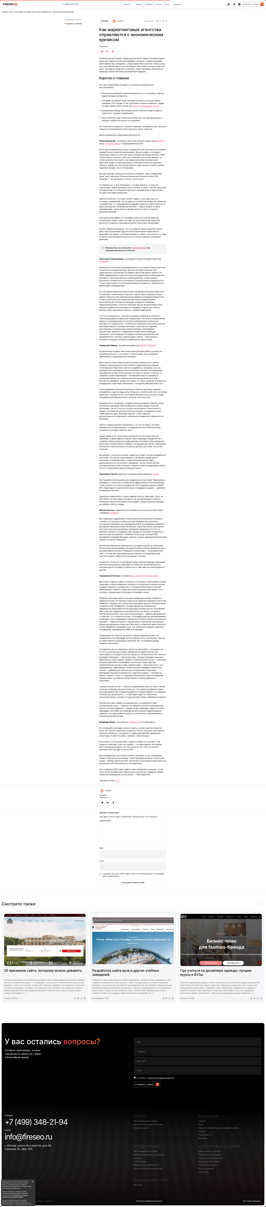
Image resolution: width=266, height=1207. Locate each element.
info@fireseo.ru (28, 1136)
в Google (138, 1158)
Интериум (103, 261)
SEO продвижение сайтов (145, 1121)
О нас (159, 4)
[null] (101, 51)
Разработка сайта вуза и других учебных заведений (125, 973)
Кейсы (138, 4)
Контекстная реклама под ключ (148, 1124)
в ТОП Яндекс (140, 1161)
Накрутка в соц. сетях (219, 1146)
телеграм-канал (139, 248)
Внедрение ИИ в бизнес (209, 1161)
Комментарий (106, 821)
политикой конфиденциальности (161, 1078)
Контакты (177, 4)
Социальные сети (151, 1180)
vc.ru (117, 780)
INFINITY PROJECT (148, 345)
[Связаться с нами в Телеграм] (234, 4)
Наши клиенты (205, 1135)
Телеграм (138, 1185)
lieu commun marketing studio (145, 576)
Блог (167, 4)
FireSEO (160, 141)
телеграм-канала (112, 144)
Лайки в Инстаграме (207, 1165)
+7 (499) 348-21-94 (70, 4)
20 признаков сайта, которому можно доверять (43, 971)
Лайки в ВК (203, 1172)
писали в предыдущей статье (145, 106)
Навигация (208, 1116)
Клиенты (149, 4)
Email (102, 861)
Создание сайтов (142, 1128)
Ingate (155, 474)
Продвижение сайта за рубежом (149, 1155)
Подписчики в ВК (206, 1168)
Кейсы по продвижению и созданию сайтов (218, 1128)
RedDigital (114, 513)
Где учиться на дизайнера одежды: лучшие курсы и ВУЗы (216, 973)
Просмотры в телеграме (209, 1155)
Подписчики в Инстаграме (210, 1158)
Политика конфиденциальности (149, 1201)
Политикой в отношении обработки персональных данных (15, 1196)
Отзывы (202, 1131)
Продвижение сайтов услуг (146, 1165)
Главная (202, 1121)
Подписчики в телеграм (209, 1151)
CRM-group (134, 722)
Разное (104, 21)
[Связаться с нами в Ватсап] (239, 4)
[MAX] (229, 4)
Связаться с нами (250, 4)
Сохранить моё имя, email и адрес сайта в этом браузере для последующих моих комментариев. (133, 875)
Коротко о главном (74, 24)
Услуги (126, 4)
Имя (102, 848)
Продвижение (147, 1146)
